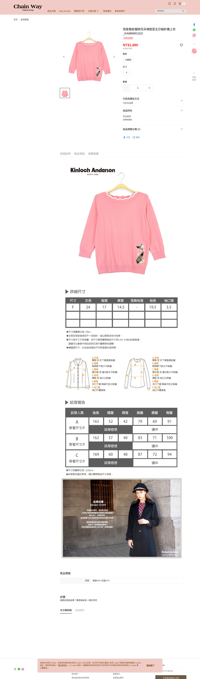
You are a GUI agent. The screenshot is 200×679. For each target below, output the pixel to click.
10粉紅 (128, 60)
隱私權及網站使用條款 (80, 678)
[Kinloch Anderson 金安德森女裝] (28, 7)
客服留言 (116, 674)
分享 (128, 137)
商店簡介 (75, 674)
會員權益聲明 (118, 678)
